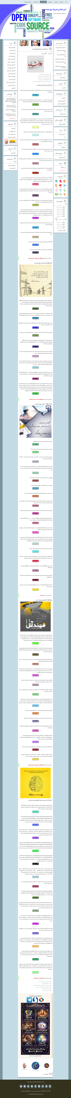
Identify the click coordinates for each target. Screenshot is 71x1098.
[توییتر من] (32, 1086)
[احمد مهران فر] (47, 43)
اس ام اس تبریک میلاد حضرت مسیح (43, 987)
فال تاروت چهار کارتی (11, 65)
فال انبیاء (63, 88)
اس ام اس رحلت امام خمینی (60, 59)
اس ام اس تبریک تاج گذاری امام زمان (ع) (60, 66)
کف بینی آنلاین (62, 114)
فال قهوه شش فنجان (61, 104)
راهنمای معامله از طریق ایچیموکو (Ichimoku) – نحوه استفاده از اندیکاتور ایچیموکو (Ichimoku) (10, 100)
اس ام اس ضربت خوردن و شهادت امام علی (42, 985)
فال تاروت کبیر (12, 50)
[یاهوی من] (50, 1086)
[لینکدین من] (21, 1086)
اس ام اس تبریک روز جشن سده (61, 62)
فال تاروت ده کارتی (11, 76)
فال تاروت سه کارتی (11, 62)
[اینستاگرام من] (39, 1086)
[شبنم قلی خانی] (24, 43)
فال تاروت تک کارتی (11, 59)
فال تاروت (56, 2)
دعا (64, 137)
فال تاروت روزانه (12, 47)
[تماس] (35, 1086)
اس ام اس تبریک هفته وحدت (61, 51)
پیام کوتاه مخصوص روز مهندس (44, 80)
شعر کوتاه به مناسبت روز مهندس (43, 76)
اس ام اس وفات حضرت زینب (61, 55)
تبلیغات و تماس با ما (27, 2)
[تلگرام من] (46, 1086)
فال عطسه (13, 153)
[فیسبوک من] (42, 1086)
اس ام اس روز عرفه (46, 983)
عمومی (44, 1074)
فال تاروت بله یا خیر (11, 85)
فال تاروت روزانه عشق (11, 82)
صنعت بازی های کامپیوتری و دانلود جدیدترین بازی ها (10, 114)
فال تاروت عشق (12, 79)
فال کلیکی (63, 147)
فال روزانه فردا (12, 168)
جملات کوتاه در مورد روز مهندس (44, 78)
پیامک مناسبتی (43, 2)
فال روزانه (50, 2)
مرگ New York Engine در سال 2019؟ (10, 110)
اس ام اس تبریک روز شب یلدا (44, 982)
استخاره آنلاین (36, 2)
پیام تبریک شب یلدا (11, 137)
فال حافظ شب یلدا (11, 134)
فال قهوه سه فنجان (61, 101)
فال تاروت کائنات (12, 56)
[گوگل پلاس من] (28, 1086)
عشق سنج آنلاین (62, 157)
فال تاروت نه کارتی (11, 74)
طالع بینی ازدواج (62, 124)
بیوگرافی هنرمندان (11, 165)
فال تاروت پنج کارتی (11, 68)
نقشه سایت (30, 1094)
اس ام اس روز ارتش (46, 990)
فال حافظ (61, 2)
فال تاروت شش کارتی (11, 71)
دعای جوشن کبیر (62, 134)
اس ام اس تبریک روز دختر (60, 47)
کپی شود (35, 95)
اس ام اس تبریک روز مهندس (54, 9)
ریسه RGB (63, 168)
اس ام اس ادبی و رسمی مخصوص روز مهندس (41, 81)
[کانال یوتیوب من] (24, 1086)
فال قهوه (63, 98)
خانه (66, 2)
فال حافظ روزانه (12, 131)
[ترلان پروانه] (35, 43)
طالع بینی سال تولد (61, 230)
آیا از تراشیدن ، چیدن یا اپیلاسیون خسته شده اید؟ (11, 106)
